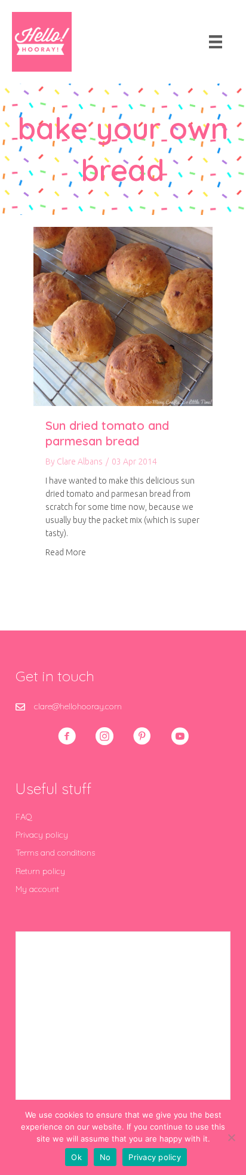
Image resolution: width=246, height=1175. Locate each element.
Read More (65, 552)
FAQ (24, 816)
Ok (76, 1157)
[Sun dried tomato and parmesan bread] (123, 315)
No (105, 1157)
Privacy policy (42, 834)
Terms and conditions (55, 852)
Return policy (40, 871)
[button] (67, 736)
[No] (231, 1137)
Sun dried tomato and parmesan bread (107, 433)
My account (37, 889)
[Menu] (215, 42)
